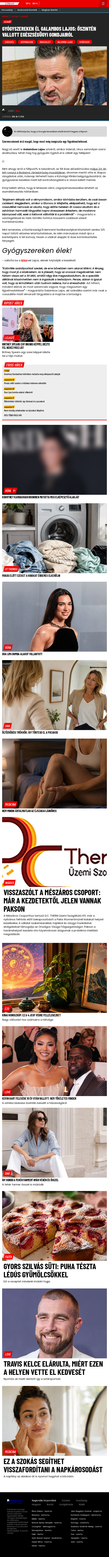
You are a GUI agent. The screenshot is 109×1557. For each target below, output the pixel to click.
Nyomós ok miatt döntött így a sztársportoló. (32, 1379)
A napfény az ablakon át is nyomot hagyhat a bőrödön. (39, 1476)
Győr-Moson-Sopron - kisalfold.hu (47, 1538)
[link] (11, 337)
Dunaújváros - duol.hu (42, 1530)
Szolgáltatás (66, 1504)
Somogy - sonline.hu (80, 1523)
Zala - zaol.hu (77, 1542)
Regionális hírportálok (44, 1500)
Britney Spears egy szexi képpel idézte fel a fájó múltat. (26, 354)
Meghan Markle (50, 10)
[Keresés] (96, 3)
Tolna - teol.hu (77, 1530)
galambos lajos (65, 41)
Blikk (24, 260)
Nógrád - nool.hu (78, 1519)
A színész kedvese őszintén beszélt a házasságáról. (34, 1103)
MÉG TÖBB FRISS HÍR (13, 415)
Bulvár (50, 1504)
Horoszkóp (7, 10)
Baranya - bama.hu (41, 1515)
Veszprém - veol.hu (79, 1538)
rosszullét (45, 41)
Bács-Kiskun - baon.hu (42, 1511)
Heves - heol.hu (38, 1546)
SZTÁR (14, 16)
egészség (9, 41)
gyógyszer (84, 41)
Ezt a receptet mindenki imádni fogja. (27, 1281)
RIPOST (5, 16)
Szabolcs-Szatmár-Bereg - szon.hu (86, 1526)
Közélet (66, 1500)
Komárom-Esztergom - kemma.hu (86, 1515)
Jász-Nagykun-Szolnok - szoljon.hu (86, 1511)
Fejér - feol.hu (37, 1534)
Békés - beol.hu (38, 1519)
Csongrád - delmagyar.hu (43, 1526)
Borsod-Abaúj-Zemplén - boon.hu (47, 1523)
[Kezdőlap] (9, 3)
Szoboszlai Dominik (27, 10)
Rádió (82, 1504)
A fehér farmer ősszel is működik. (23, 1184)
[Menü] (103, 3)
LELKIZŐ (24, 16)
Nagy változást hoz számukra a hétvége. (28, 1019)
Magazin (36, 1504)
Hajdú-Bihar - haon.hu (42, 1542)
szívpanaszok (27, 41)
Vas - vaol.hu (77, 1534)
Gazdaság (81, 1500)
